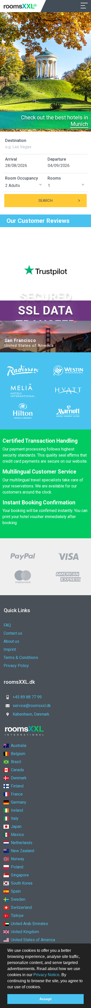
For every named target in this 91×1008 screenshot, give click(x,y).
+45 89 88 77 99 (27, 697)
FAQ (7, 625)
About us (11, 641)
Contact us (13, 633)
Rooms (54, 178)
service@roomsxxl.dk (32, 705)
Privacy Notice (46, 975)
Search (45, 200)
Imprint (10, 649)
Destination (15, 140)
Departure (57, 159)
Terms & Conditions (21, 657)
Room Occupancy (21, 178)
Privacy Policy (16, 665)
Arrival (11, 159)
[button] (42, 987)
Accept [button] (45, 999)
